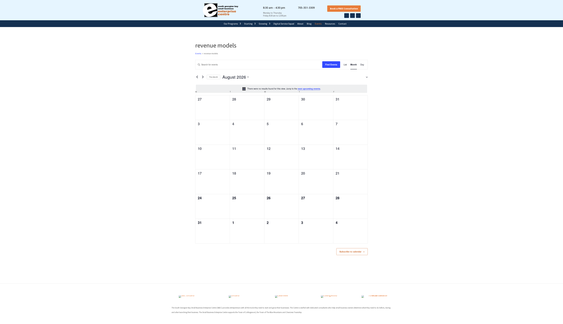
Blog (309, 24)
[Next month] (203, 77)
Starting (248, 24)
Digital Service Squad (283, 24)
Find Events (331, 64)
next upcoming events (309, 88)
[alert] (281, 89)
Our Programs (231, 24)
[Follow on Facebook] (346, 15)
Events (318, 24)
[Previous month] (197, 77)
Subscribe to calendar (350, 251)
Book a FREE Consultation (344, 8)
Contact (342, 24)
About (300, 24)
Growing (263, 24)
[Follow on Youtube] (358, 15)
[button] (366, 77)
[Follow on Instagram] (352, 15)
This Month (213, 77)
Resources (330, 24)
